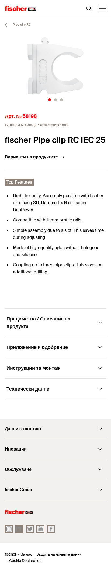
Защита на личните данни (59, 554)
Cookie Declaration (25, 560)
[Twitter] (30, 529)
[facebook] (51, 529)
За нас (26, 554)
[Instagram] (9, 529)
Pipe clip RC (21, 24)
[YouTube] (40, 529)
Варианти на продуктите (31, 157)
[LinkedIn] (19, 529)
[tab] (49, 99)
